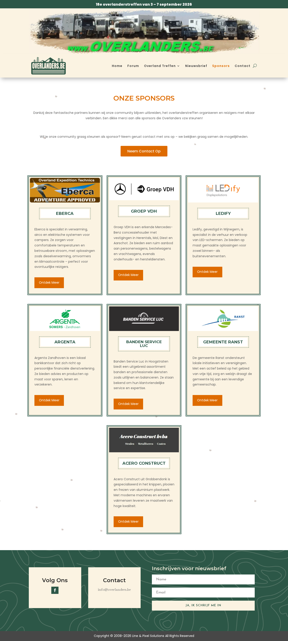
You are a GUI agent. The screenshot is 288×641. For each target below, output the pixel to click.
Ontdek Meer (49, 282)
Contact (242, 66)
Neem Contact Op (144, 151)
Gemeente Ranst (223, 342)
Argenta (64, 342)
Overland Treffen (160, 66)
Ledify (223, 213)
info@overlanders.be (114, 590)
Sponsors (221, 66)
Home (117, 66)
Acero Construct (144, 463)
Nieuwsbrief (196, 66)
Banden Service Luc (144, 344)
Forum (133, 66)
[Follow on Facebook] (54, 590)
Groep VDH (144, 211)
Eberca (65, 213)
